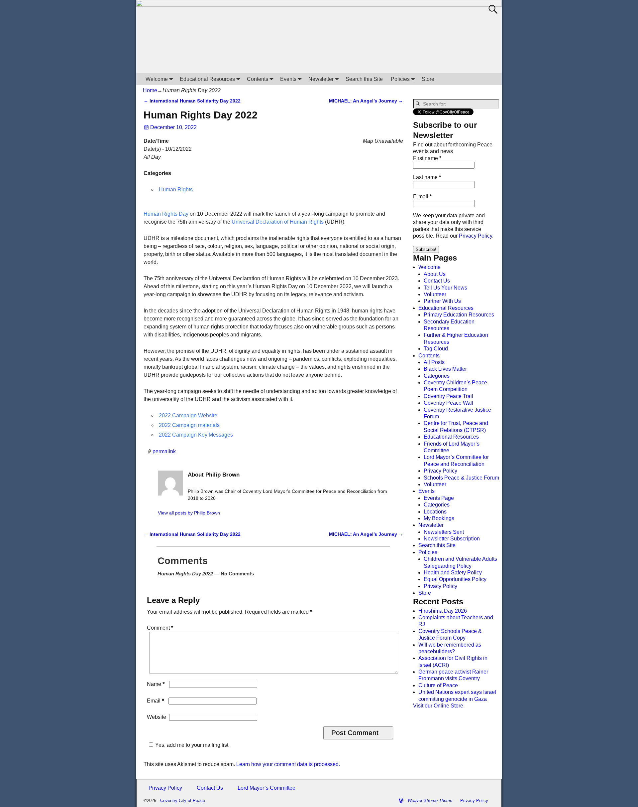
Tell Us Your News (445, 288)
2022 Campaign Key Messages (196, 435)
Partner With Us (442, 301)
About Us (435, 274)
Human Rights (176, 189)
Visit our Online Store (438, 705)
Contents (257, 79)
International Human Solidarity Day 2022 (192, 100)
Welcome (157, 79)
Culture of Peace (438, 685)
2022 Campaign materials (189, 425)
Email (155, 701)
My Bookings (439, 518)
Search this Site (364, 79)
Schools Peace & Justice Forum (461, 478)
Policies (400, 79)
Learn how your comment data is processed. (288, 764)
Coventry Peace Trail (448, 396)
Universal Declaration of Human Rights (278, 222)
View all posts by (189, 512)
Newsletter (321, 79)
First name (427, 158)
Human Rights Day (166, 214)
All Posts (434, 362)
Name (156, 684)
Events (288, 79)
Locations (435, 511)
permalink (164, 451)
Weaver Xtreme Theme (430, 800)
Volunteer (435, 294)
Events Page (439, 498)
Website (156, 717)
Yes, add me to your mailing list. (192, 745)
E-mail (422, 196)
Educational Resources (207, 79)
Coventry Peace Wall (448, 403)
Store (428, 79)
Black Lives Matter (445, 369)
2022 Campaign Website (188, 415)
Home (150, 90)
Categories (437, 376)
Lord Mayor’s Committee (266, 788)
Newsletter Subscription (452, 538)
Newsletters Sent (444, 532)
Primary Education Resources (459, 314)
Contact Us (437, 281)
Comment (160, 628)
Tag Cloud (436, 348)
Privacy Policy (475, 236)
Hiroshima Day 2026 (442, 611)
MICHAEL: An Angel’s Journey (366, 100)
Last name (427, 177)
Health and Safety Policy (453, 572)
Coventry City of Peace (182, 800)
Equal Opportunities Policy (455, 579)
